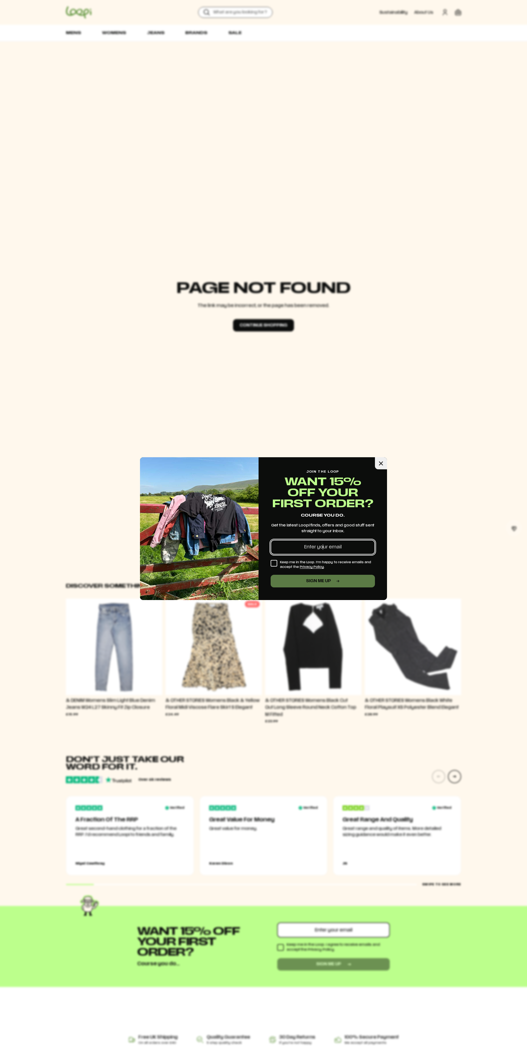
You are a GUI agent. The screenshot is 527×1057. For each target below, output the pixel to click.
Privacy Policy (312, 567)
